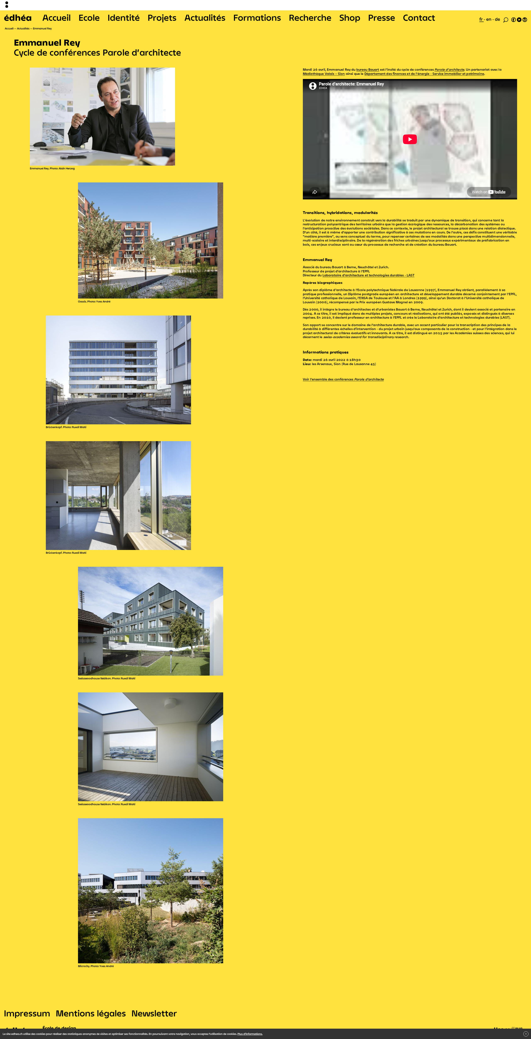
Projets (162, 17)
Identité (124, 17)
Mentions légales (91, 1013)
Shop (349, 17)
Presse (381, 17)
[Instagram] (524, 19)
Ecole (89, 17)
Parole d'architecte (449, 69)
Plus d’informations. (250, 1033)
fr (481, 19)
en (489, 19)
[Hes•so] (508, 1026)
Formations (257, 17)
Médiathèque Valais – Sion (324, 73)
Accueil (56, 17)
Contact (419, 17)
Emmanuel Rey (42, 28)
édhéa (18, 17)
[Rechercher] (505, 19)
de (497, 19)
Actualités (204, 17)
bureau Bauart (367, 69)
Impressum (27, 1013)
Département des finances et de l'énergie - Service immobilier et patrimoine (424, 73)
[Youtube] (519, 19)
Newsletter (154, 1013)
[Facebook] (513, 19)
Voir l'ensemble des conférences (343, 379)
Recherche (310, 17)
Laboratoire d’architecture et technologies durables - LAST (369, 275)
